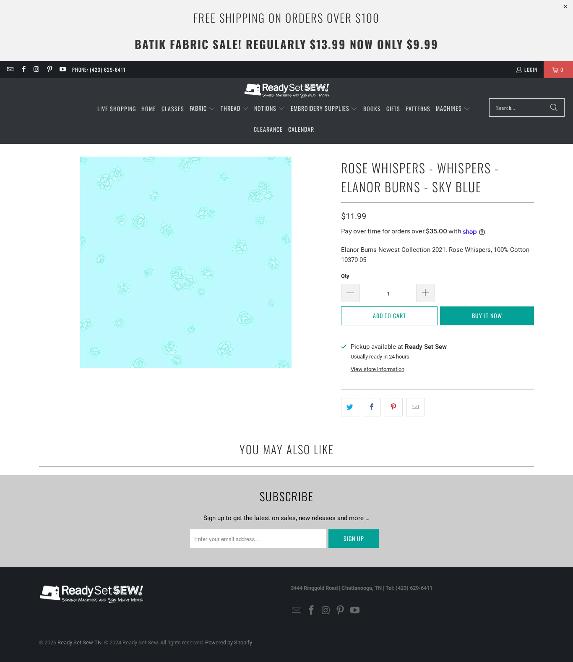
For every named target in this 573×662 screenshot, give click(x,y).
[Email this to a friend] (415, 407)
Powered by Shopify (228, 642)
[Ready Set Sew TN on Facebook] (22, 69)
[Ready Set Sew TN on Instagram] (36, 69)
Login (530, 69)
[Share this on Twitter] (350, 407)
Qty (345, 276)
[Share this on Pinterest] (394, 407)
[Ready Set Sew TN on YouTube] (62, 69)
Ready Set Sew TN (79, 642)
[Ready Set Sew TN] (287, 90)
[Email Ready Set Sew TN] (9, 69)
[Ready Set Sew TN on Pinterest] (49, 69)
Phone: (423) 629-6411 (99, 69)
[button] (202, 108)
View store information (377, 369)
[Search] (554, 107)
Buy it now (487, 315)
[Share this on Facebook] (372, 407)
